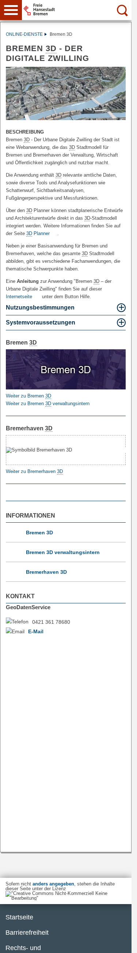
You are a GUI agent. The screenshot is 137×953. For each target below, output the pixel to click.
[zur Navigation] (11, 10)
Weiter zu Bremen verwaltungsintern (48, 403)
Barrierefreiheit (27, 932)
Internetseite (19, 296)
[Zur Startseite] (79, 9)
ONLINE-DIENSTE (24, 34)
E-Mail (35, 631)
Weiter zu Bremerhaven (34, 471)
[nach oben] (120, 941)
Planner (38, 233)
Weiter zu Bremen (28, 396)
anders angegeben (53, 884)
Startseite (19, 917)
